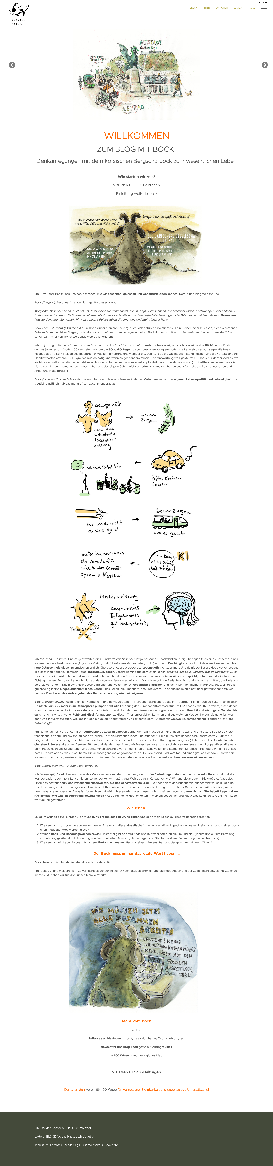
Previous (10, 63)
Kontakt (238, 8)
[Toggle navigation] (264, 7)
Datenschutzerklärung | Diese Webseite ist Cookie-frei (84, 1145)
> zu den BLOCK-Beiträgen (136, 185)
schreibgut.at (85, 1136)
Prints (207, 8)
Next (262, 63)
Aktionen (222, 8)
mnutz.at (85, 1128)
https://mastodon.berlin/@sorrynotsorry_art (154, 1038)
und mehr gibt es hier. (136, 1055)
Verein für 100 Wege (101, 1089)
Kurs (252, 8)
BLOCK (193, 8)
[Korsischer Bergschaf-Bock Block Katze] (136, 948)
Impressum (41, 1145)
